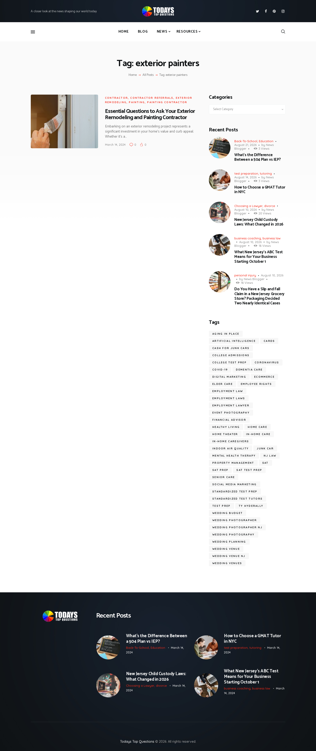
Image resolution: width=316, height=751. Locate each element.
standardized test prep (234, 491)
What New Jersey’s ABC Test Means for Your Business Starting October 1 (258, 257)
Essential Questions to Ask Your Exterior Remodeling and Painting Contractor (150, 114)
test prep (221, 505)
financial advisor (229, 419)
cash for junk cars (230, 348)
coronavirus (267, 362)
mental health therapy (234, 455)
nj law (270, 455)
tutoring (266, 173)
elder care (222, 384)
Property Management (233, 462)
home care (257, 427)
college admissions (230, 355)
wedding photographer (234, 520)
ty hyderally (251, 505)
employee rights (256, 384)
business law (272, 238)
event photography (231, 412)
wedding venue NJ (228, 556)
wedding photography (233, 534)
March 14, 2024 (115, 144)
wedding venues (227, 563)
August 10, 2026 (245, 209)
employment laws (228, 398)
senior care (223, 477)
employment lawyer (230, 405)
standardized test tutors (237, 498)
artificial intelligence (234, 341)
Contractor (116, 97)
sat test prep (249, 470)
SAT (265, 462)
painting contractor (167, 102)
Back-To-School (245, 141)
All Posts (148, 75)
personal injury (245, 275)
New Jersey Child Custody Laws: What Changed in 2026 (258, 222)
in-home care (258, 434)
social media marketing (234, 484)
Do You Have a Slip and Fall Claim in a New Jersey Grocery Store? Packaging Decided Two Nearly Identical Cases (259, 296)
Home (133, 75)
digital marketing (229, 376)
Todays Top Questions (137, 741)
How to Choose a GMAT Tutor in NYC (259, 190)
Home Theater (225, 434)
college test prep (229, 362)
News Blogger (254, 279)
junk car (265, 448)
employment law (227, 391)
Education (266, 141)
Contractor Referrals (151, 97)
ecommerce (264, 376)
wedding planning (229, 541)
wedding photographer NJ (237, 527)
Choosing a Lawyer (248, 206)
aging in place (225, 333)
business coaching (247, 238)
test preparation (246, 173)
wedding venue (226, 548)
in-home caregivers (230, 441)
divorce (269, 206)
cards (269, 341)
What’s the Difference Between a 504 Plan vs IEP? (257, 157)
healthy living (226, 427)
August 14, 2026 (245, 177)
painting (137, 102)
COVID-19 (220, 369)
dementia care (249, 369)
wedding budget (227, 513)
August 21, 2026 (245, 145)
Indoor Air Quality (230, 448)
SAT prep (220, 470)
